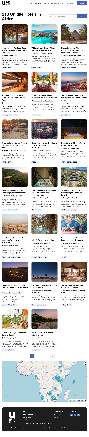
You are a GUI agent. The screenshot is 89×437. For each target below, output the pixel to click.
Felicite (65, 198)
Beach (63, 115)
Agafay (6, 245)
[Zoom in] (85, 362)
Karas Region (7, 293)
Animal (4, 67)
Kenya (10, 103)
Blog (35, 3)
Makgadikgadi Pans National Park (42, 290)
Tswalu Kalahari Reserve (70, 290)
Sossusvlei (66, 148)
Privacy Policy (58, 414)
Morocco (44, 53)
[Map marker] (55, 388)
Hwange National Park (10, 150)
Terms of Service (58, 411)
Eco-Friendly (11, 257)
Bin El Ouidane (37, 53)
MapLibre (83, 400)
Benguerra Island (68, 55)
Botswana (34, 292)
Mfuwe (6, 55)
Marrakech (36, 150)
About (62, 3)
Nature (9, 67)
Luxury (39, 67)
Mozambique (77, 55)
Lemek (6, 103)
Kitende (6, 338)
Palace (45, 257)
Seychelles (71, 198)
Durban (65, 103)
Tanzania (40, 338)
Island (63, 67)
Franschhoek (37, 101)
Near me (46, 3)
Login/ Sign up (70, 3)
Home (26, 3)
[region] (44, 381)
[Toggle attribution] (85, 400)
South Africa (44, 101)
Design (34, 162)
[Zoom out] (85, 364)
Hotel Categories (54, 3)
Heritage (34, 257)
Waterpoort (7, 195)
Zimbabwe (20, 150)
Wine (39, 115)
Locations (40, 3)
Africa (15, 55)
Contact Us (73, 411)
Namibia (72, 148)
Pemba (35, 338)
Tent (15, 209)
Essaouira (65, 243)
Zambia (11, 55)
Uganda (11, 338)
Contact (82, 3)
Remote (15, 115)
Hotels (31, 3)
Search (82, 16)
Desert (34, 67)
